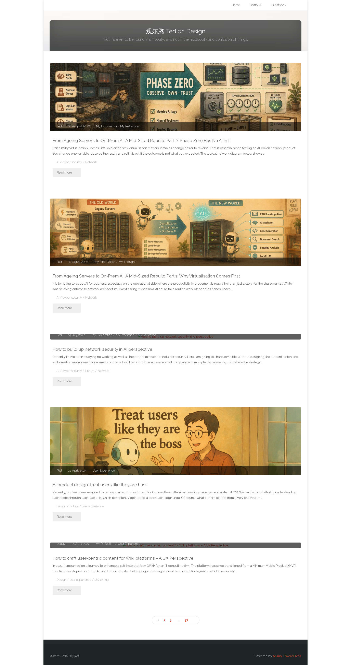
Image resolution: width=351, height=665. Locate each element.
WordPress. (293, 656)
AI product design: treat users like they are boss (100, 484)
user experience (93, 506)
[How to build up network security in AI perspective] (175, 337)
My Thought (127, 262)
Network (91, 162)
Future (89, 371)
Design (61, 506)
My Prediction (125, 335)
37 (186, 620)
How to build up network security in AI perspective (102, 349)
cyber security (72, 162)
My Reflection (129, 126)
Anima (277, 656)
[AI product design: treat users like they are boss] (175, 441)
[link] (295, 5)
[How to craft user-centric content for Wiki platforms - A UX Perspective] (175, 545)
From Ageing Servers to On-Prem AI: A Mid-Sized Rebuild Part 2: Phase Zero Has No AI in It (142, 140)
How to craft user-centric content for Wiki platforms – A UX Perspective (123, 558)
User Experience (103, 470)
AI (57, 162)
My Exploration (106, 126)
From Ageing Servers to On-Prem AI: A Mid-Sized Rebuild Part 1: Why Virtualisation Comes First (146, 275)
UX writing (102, 580)
